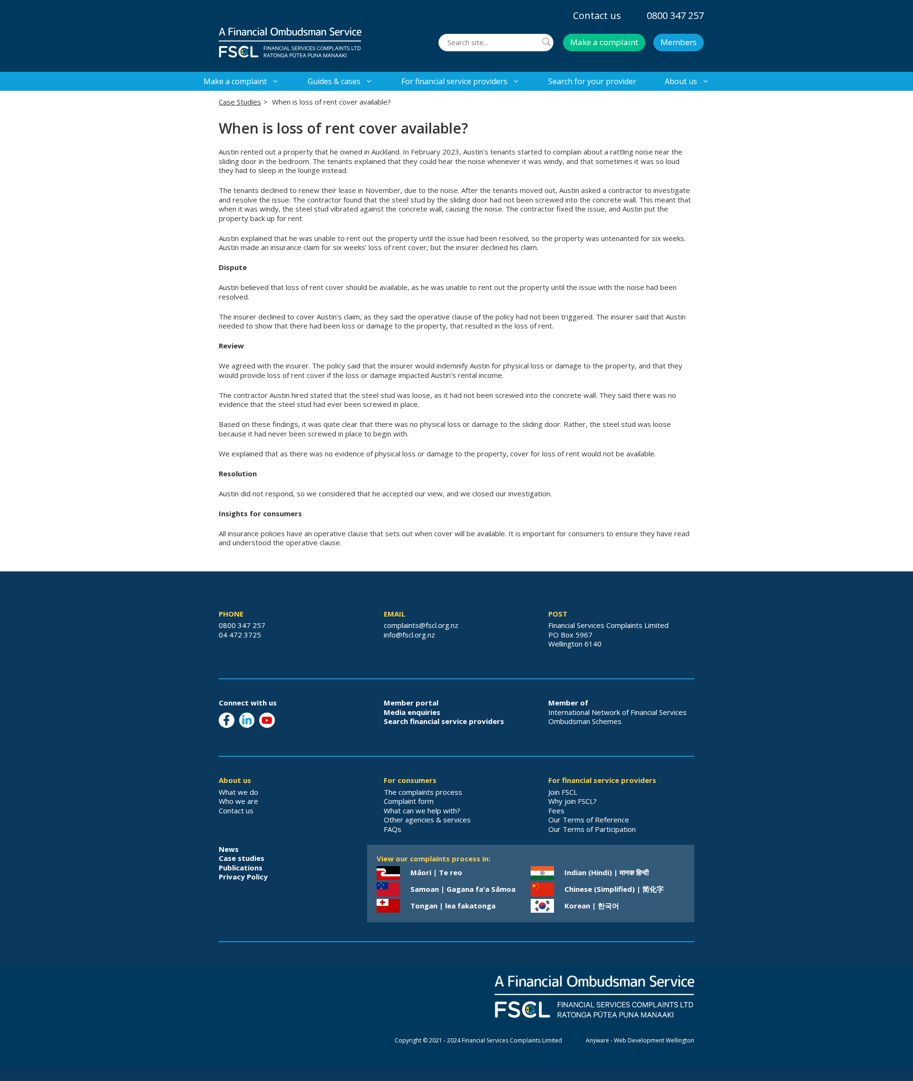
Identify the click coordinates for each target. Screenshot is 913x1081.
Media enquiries (412, 712)
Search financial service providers (444, 721)
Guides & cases (334, 81)
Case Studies (240, 101)
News (229, 849)
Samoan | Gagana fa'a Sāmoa (462, 889)
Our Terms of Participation (592, 829)
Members (678, 42)
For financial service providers (454, 81)
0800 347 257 (675, 15)
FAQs (392, 829)
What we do (238, 792)
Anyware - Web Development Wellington (640, 1040)
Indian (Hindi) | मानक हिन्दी (606, 872)
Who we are (238, 801)
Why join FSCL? (572, 801)
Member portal (411, 702)
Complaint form (409, 801)
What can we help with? (422, 810)
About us (681, 81)
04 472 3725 (240, 634)
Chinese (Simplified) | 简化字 (614, 889)
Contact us (597, 15)
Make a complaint (604, 42)
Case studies (241, 858)
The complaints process (423, 792)
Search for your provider (592, 81)
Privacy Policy (243, 876)
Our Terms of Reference (588, 819)
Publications (240, 867)
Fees (556, 810)
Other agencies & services (427, 819)
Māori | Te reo (436, 872)
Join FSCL (562, 792)
